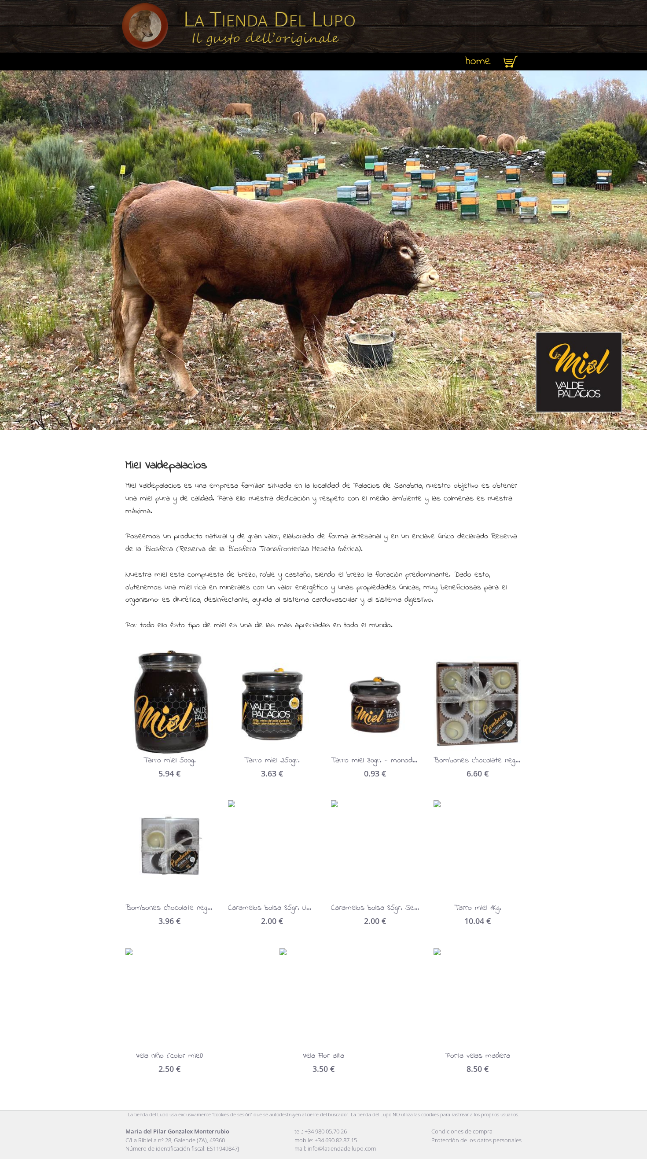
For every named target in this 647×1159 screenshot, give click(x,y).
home (478, 61)
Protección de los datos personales (476, 1140)
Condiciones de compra (462, 1131)
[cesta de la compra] (511, 61)
